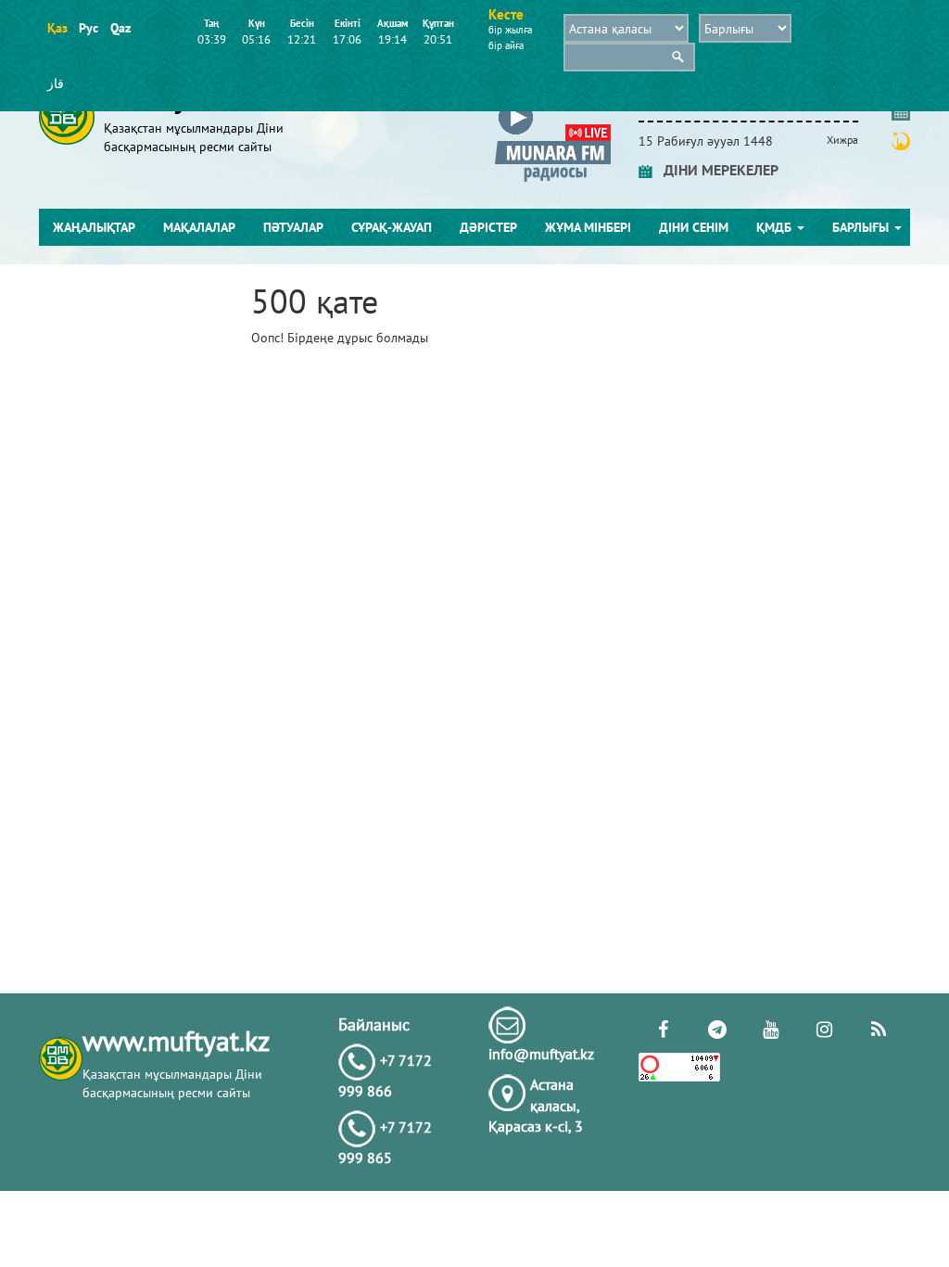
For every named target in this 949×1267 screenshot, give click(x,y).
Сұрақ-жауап (391, 227)
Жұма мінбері (588, 227)
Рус (88, 27)
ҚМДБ (775, 227)
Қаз (57, 27)
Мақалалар (199, 227)
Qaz (120, 27)
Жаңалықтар (94, 227)
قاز (55, 83)
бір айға (506, 45)
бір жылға (510, 29)
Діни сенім (693, 227)
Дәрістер (488, 227)
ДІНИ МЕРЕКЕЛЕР (715, 169)
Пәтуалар (293, 227)
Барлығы (862, 227)
